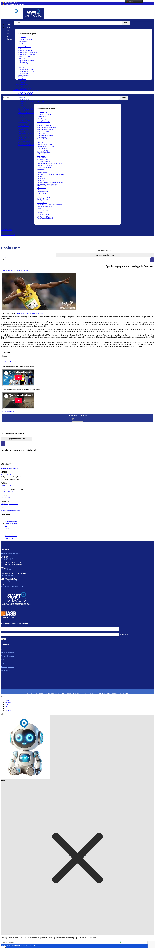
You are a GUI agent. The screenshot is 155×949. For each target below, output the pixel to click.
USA (28, 693)
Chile (119, 693)
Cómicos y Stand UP (25, 50)
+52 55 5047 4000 (11, 2)
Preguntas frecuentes (11, 521)
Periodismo (22, 128)
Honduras (54, 693)
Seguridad (21, 139)
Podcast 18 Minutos (11, 523)
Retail (20, 135)
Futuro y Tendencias (25, 81)
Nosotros (9, 27)
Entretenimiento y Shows (26, 71)
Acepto (3, 947)
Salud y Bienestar (24, 137)
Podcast (9, 30)
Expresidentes (23, 73)
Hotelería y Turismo (25, 88)
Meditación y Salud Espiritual (28, 111)
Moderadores (22, 115)
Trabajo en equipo (24, 143)
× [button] (152, 260)
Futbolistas (22, 79)
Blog (8, 33)
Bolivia (74, 693)
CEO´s (20, 43)
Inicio (8, 24)
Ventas (20, 147)
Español (130, 1)
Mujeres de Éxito (24, 120)
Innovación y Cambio (25, 92)
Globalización (23, 84)
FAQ (8, 36)
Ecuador (92, 693)
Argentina (125, 693)
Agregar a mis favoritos (105, 255)
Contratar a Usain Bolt (9, 362)
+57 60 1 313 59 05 (7, 491)
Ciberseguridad (23, 45)
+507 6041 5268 (6, 485)
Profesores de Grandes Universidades (30, 131)
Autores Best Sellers (44, 114)
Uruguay (108, 693)
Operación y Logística (25, 124)
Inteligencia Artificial (25, 94)
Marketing (21, 107)
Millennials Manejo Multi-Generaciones (50, 186)
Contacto (9, 39)
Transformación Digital (26, 145)
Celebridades (22, 41)
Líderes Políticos (23, 99)
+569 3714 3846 (6, 498)
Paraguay (114, 693)
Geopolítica (22, 82)
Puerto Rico (39, 693)
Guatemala (47, 693)
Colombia (86, 693)
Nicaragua (61, 693)
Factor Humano (23, 75)
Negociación (22, 122)
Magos (20, 103)
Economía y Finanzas (25, 64)
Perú (96, 693)
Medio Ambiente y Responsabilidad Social (32, 109)
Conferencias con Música (26, 54)
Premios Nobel (23, 129)
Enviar (4, 639)
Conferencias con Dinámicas (27, 52)
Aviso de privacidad (11, 536)
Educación (21, 67)
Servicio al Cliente (24, 141)
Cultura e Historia (24, 56)
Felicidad (21, 77)
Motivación (22, 116)
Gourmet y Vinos (24, 86)
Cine (20, 49)
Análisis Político (42, 112)
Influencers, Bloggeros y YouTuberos (30, 90)
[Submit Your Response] (120, 942)
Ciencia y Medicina (24, 47)
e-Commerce (22, 62)
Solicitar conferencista (8, 235)
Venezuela (102, 693)
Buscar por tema (6, 230)
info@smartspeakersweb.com (14, 4)
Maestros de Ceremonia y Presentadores (31, 101)
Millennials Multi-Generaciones (28, 113)
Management (22, 105)
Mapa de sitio (9, 538)
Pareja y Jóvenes (23, 126)
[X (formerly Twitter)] (6, 258)
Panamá (79, 693)
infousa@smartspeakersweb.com (10, 510)
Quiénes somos (9, 519)
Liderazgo (21, 97)
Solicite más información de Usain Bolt (15, 271)
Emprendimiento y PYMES (27, 69)
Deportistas (22, 58)
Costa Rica (68, 693)
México (33, 693)
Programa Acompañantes (26, 133)
